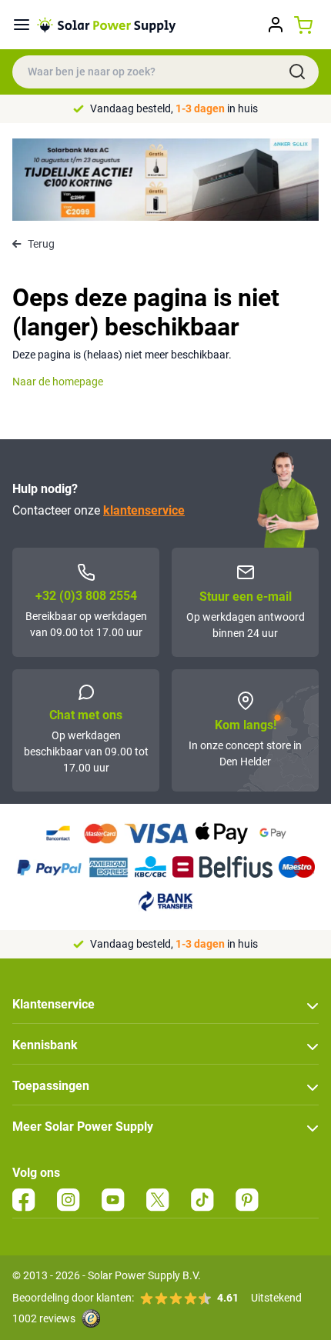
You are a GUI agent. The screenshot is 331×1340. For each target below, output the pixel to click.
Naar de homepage (57, 381)
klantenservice (144, 510)
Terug (41, 244)
